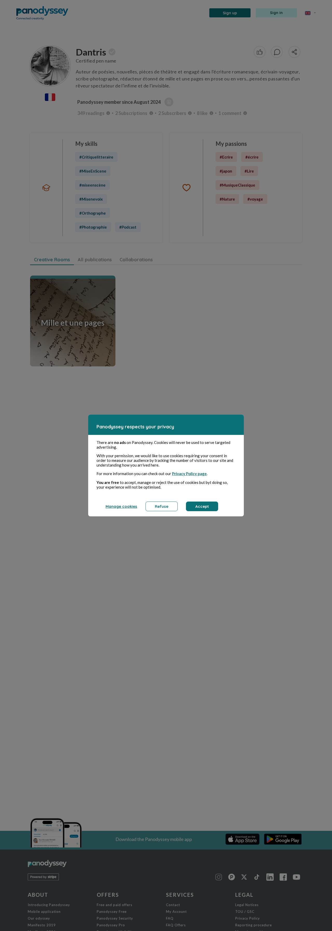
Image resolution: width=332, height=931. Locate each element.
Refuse (161, 506)
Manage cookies (121, 506)
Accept (202, 506)
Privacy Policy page (189, 473)
